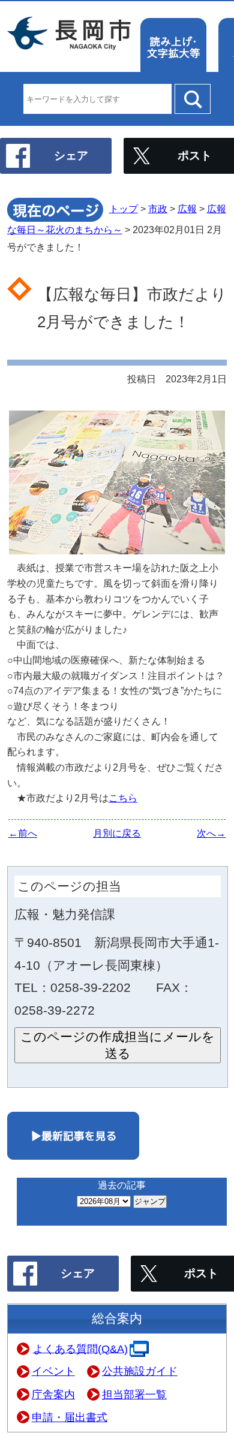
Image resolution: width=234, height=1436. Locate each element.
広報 (187, 209)
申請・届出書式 (69, 1417)
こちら (123, 798)
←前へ (22, 833)
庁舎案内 (53, 1395)
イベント (53, 1371)
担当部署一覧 (134, 1395)
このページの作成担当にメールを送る (117, 1045)
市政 (157, 209)
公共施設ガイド (140, 1371)
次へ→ (211, 833)
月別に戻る (117, 833)
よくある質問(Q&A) (80, 1348)
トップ (123, 209)
